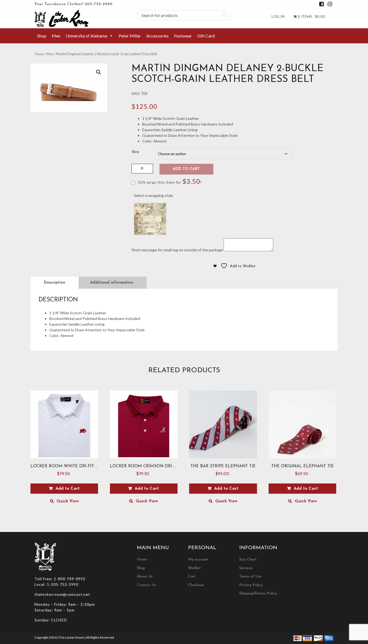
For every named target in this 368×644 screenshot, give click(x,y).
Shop (41, 35)
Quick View (68, 501)
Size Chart (248, 560)
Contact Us (146, 585)
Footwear (183, 35)
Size (135, 151)
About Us (145, 577)
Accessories (157, 35)
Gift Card (206, 35)
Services (246, 568)
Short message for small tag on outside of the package (177, 250)
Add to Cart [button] (226, 489)
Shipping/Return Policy (258, 593)
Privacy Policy (251, 585)
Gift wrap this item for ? (169, 181)
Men (56, 35)
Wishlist (194, 568)
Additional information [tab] (111, 283)
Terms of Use (250, 577)
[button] (98, 72)
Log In (277, 17)
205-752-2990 (99, 4)
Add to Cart (186, 169)
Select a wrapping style (153, 195)
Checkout (196, 585)
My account (198, 560)
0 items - (311, 17)
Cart (192, 577)
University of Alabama (86, 35)
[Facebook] (321, 5)
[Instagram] (330, 5)
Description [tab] (54, 283)
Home (39, 54)
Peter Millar (130, 35)
